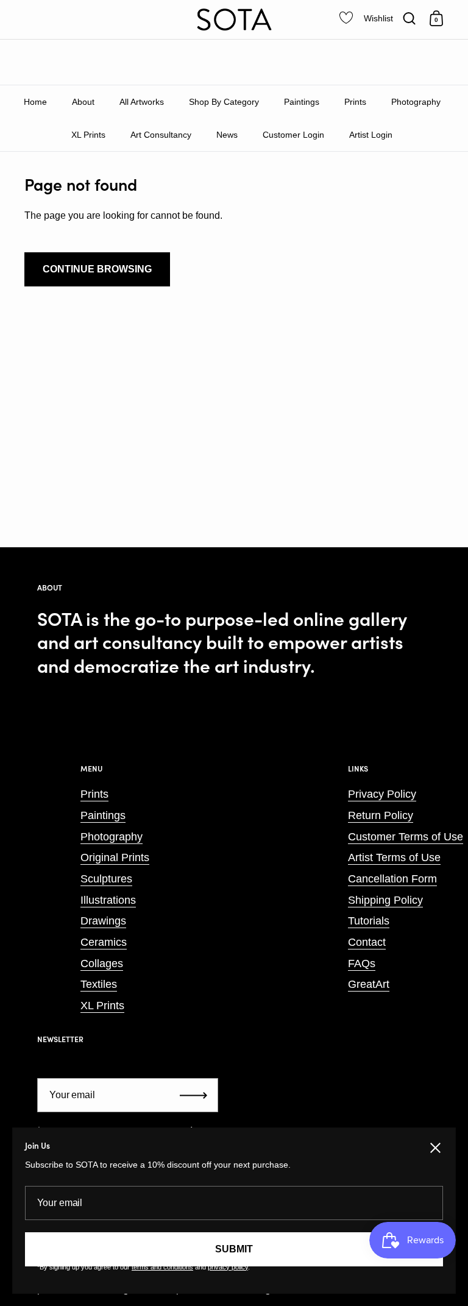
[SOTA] (234, 19)
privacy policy (228, 1267)
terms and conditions (162, 1267)
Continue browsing (97, 269)
